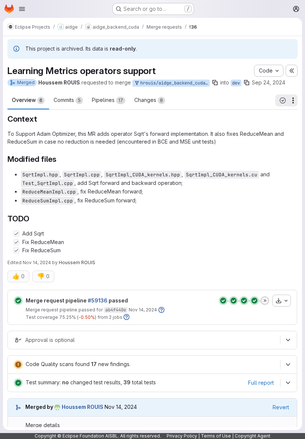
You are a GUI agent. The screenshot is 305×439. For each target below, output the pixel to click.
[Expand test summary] (287, 382)
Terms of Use (216, 436)
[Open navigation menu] (22, 9)
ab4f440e (115, 310)
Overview (27, 100)
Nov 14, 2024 (37, 262)
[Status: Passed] (18, 300)
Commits (67, 100)
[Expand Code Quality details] (287, 364)
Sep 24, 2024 (268, 82)
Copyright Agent (252, 436)
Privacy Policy (182, 436)
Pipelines (107, 100)
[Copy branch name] (215, 82)
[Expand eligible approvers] (287, 340)
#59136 (97, 300)
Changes (148, 100)
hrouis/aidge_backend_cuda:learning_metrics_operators (174, 83)
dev (236, 83)
